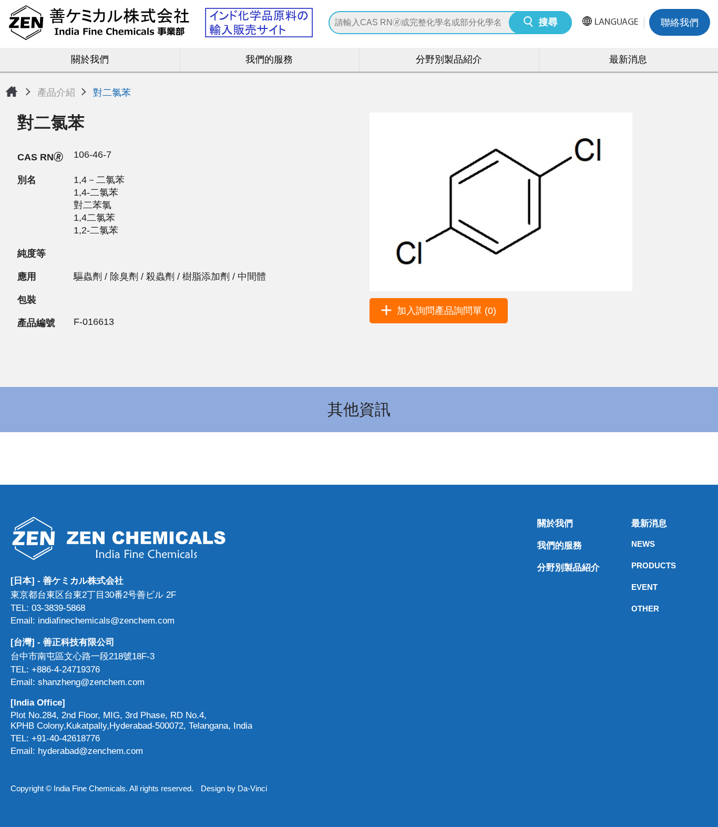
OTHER (634, 608)
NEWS (634, 543)
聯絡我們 (680, 23)
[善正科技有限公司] (131, 538)
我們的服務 (269, 60)
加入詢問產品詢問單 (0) (446, 310)
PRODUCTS (634, 565)
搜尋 (548, 23)
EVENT (634, 587)
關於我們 (90, 60)
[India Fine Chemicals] (160, 22)
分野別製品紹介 (449, 60)
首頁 (11, 91)
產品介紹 (56, 92)
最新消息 (634, 523)
